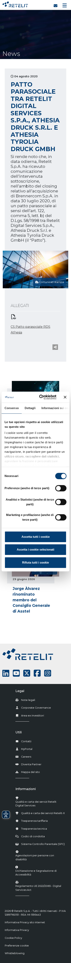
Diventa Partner (31, 764)
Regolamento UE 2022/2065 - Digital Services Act (38, 887)
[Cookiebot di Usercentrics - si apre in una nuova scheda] (41, 397)
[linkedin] (5, 673)
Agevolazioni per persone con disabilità (34, 857)
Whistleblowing (14, 953)
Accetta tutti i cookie (35, 536)
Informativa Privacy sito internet (25, 922)
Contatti (26, 741)
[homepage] (15, 3)
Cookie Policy (13, 937)
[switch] (60, 488)
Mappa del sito (30, 772)
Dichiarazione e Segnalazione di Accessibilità (40, 872)
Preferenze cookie (17, 945)
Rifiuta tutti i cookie (35, 562)
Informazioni (25, 789)
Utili (18, 732)
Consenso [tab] (12, 408)
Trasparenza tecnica (34, 828)
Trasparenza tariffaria (34, 820)
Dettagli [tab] (30, 408)
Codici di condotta (33, 836)
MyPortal (26, 749)
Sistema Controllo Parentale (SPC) (43, 844)
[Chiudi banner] (65, 397)
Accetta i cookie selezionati (35, 549)
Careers (26, 756)
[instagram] (47, 673)
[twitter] (26, 673)
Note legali (28, 700)
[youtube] (16, 673)
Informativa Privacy (17, 930)
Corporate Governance (36, 707)
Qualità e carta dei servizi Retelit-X (43, 813)
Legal (19, 691)
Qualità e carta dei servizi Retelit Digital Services (35, 803)
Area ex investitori (32, 715)
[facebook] (37, 673)
